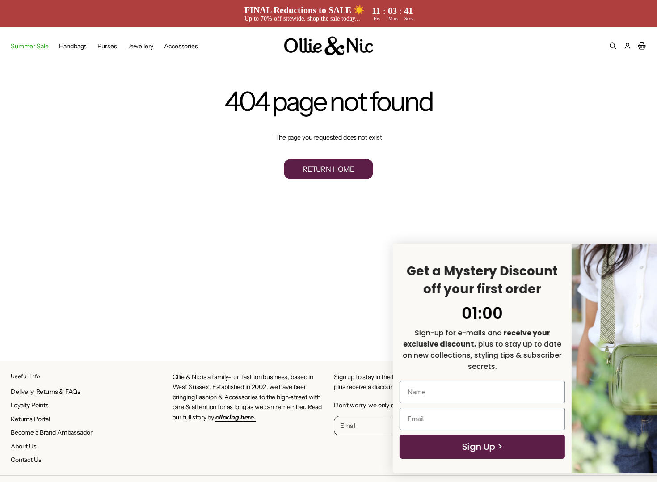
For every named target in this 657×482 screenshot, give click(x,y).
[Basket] (640, 46)
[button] (613, 46)
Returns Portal (30, 419)
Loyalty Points (30, 405)
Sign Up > (380, 446)
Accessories (181, 46)
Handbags (73, 46)
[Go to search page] (613, 46)
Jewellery (141, 46)
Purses (107, 46)
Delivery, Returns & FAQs (45, 392)
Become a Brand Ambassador (52, 432)
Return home (328, 169)
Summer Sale (29, 46)
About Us (24, 446)
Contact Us (26, 460)
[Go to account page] (627, 46)
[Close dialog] (636, 255)
